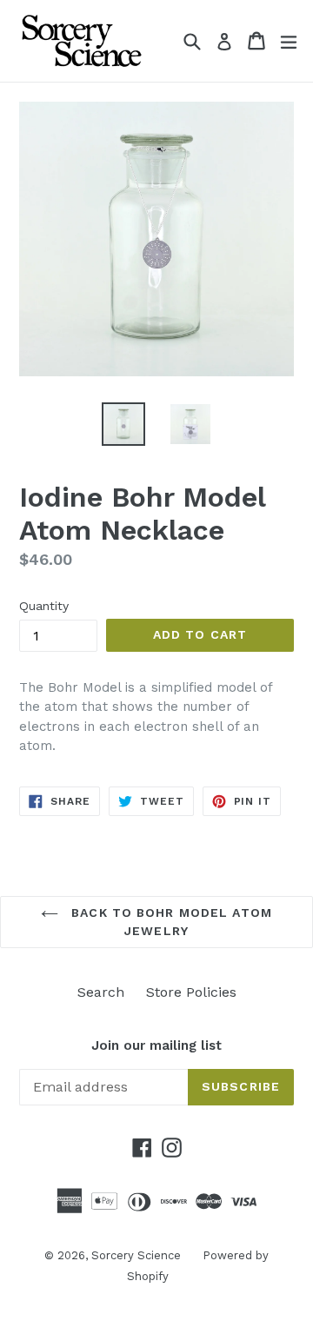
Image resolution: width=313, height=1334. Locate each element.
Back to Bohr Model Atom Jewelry (169, 922)
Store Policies (191, 992)
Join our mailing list (156, 1045)
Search (100, 992)
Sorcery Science (136, 1255)
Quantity (44, 606)
